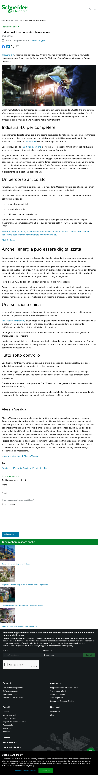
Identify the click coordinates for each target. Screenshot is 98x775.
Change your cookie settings (25, 770)
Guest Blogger (39, 40)
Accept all (46, 770)
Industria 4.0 (8, 55)
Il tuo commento (9, 504)
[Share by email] (17, 47)
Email (4, 493)
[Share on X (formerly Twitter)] (12, 47)
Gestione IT (28, 468)
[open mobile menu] (95, 9)
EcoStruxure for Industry (13, 320)
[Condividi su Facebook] (3, 47)
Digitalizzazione (12, 20)
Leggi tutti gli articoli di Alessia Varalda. (20, 456)
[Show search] (90, 9)
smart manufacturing (31, 147)
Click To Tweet (8, 240)
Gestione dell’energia (12, 468)
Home (3, 20)
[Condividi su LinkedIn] (8, 47)
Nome (4, 485)
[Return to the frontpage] (14, 9)
